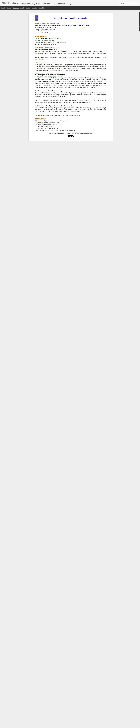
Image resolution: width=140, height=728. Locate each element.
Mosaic (22, 8)
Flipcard (9, 8)
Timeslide (41, 8)
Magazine (16, 8)
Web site (41, 59)
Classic (3, 8)
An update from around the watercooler (70, 18)
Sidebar (28, 8)
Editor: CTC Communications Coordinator (79, 133)
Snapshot (34, 8)
